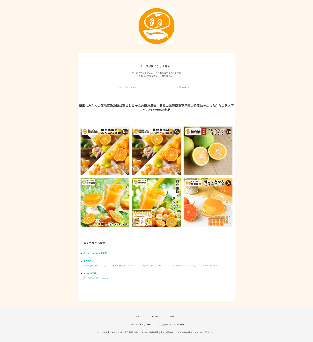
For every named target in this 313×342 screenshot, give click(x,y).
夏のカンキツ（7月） (212, 265)
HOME (138, 317)
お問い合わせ (183, 87)
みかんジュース (90, 278)
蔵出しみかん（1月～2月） (156, 265)
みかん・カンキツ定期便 (95, 253)
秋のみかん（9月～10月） (96, 265)
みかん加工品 (89, 273)
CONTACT (172, 317)
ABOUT (154, 317)
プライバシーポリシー (139, 324)
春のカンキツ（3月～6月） (186, 265)
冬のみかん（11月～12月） (125, 265)
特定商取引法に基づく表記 (171, 324)
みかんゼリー (108, 278)
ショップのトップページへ (130, 87)
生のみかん (88, 261)
